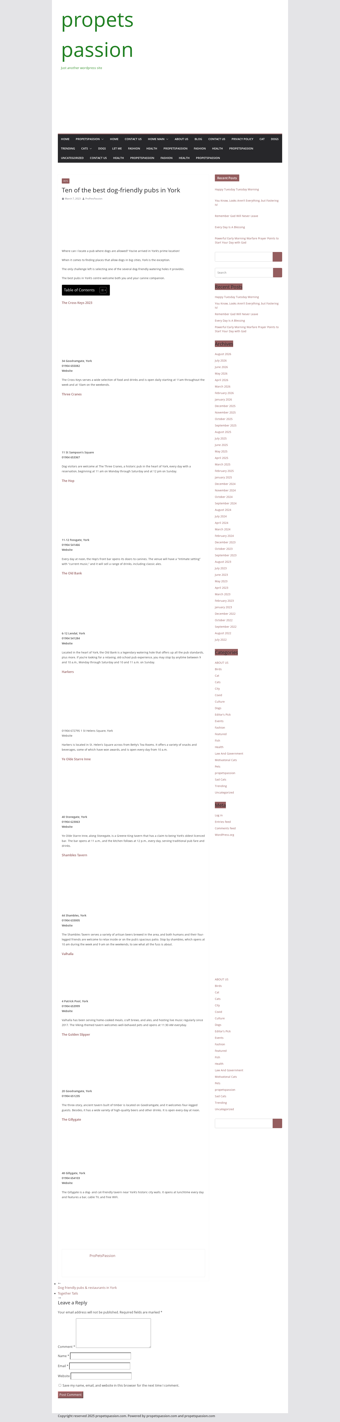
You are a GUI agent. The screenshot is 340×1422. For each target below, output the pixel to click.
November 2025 (225, 412)
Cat (262, 139)
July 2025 (221, 438)
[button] (102, 139)
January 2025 (223, 477)
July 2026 (221, 360)
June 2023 (221, 575)
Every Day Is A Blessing (230, 227)
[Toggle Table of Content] (101, 290)
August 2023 (223, 562)
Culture (220, 701)
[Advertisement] (170, 100)
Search (277, 257)
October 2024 (224, 497)
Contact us (133, 139)
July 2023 (221, 568)
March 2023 (222, 594)
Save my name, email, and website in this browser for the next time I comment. (121, 1385)
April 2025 (221, 458)
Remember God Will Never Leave (236, 216)
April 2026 (221, 380)
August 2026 (223, 354)
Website (64, 1376)
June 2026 (221, 367)
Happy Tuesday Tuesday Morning (237, 189)
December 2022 (225, 613)
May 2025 (221, 451)
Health (151, 148)
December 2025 (225, 406)
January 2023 (223, 607)
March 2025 (222, 464)
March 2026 (222, 386)
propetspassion (88, 139)
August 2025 (223, 432)
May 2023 (221, 581)
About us (181, 139)
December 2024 (225, 484)
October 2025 (224, 419)
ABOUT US (221, 662)
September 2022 (226, 626)
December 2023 (225, 542)
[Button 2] (277, 272)
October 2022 (224, 620)
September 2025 (226, 425)
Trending (68, 148)
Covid (218, 695)
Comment (66, 1346)
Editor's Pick (223, 714)
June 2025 (221, 445)
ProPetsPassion (93, 198)
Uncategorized (72, 158)
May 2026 (221, 373)
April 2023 (221, 588)
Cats (84, 148)
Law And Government (229, 753)
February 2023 (224, 601)
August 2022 (223, 633)
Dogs (275, 139)
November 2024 (225, 490)
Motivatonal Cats (226, 760)
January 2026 (223, 399)
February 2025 (224, 471)
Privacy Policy (242, 139)
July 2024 (221, 516)
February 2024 (224, 536)
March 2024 (222, 529)
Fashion (134, 148)
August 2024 (223, 510)
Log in (219, 815)
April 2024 (221, 523)
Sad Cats (220, 779)
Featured (221, 734)
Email (63, 1366)
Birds (218, 669)
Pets (65, 181)
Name (63, 1356)
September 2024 (226, 503)
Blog (198, 139)
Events (219, 721)
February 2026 (224, 393)
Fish (217, 740)
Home (65, 139)
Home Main (156, 139)
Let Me (117, 148)
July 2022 (221, 639)
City (217, 688)
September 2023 (226, 555)
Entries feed (223, 822)
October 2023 (224, 549)
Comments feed (225, 828)
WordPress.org (224, 835)
